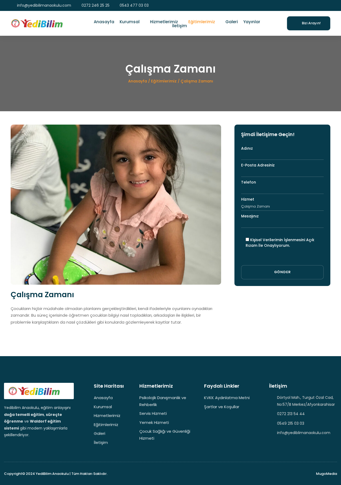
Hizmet (247, 199)
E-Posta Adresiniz (258, 165)
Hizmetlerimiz (164, 22)
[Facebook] (313, 5)
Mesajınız (250, 216)
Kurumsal (130, 22)
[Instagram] (321, 5)
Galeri (231, 22)
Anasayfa (104, 22)
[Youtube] (328, 5)
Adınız (247, 148)
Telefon (248, 182)
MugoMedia (326, 473)
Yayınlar (251, 22)
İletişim (179, 26)
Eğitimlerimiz (201, 22)
